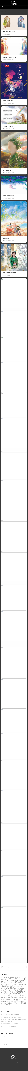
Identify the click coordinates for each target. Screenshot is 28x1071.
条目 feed (5, 1039)
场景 (17, 994)
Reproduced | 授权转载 (14, 984)
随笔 (18, 1003)
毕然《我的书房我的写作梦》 (10, 272)
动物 (13, 990)
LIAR (3, 1014)
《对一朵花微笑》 (7, 170)
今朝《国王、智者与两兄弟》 (10, 57)
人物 (9, 988)
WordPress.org (6, 1044)
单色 (20, 990)
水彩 (12, 999)
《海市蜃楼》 (6, 238)
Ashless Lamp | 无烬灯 (15, 977)
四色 (12, 993)
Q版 (7, 984)
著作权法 (11, 1001)
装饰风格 (18, 1001)
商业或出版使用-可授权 (13, 993)
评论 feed (5, 1041)
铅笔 (12, 1003)
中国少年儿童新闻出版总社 (13, 985)
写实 (8, 990)
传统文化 (16, 988)
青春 (8, 1004)
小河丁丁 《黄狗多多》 (8, 126)
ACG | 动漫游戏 (5, 977)
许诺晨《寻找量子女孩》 (9, 100)
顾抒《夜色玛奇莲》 (13, 1023)
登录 (3, 1036)
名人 (7, 992)
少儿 (11, 995)
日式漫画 (15, 997)
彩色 (9, 997)
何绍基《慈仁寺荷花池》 (9, 195)
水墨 (7, 999)
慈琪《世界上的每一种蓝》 (9, 31)
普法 (20, 997)
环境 (21, 999)
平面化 (17, 995)
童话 (5, 1001)
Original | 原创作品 (11, 983)
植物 (23, 997)
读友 (5, 1003)
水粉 (17, 999)
